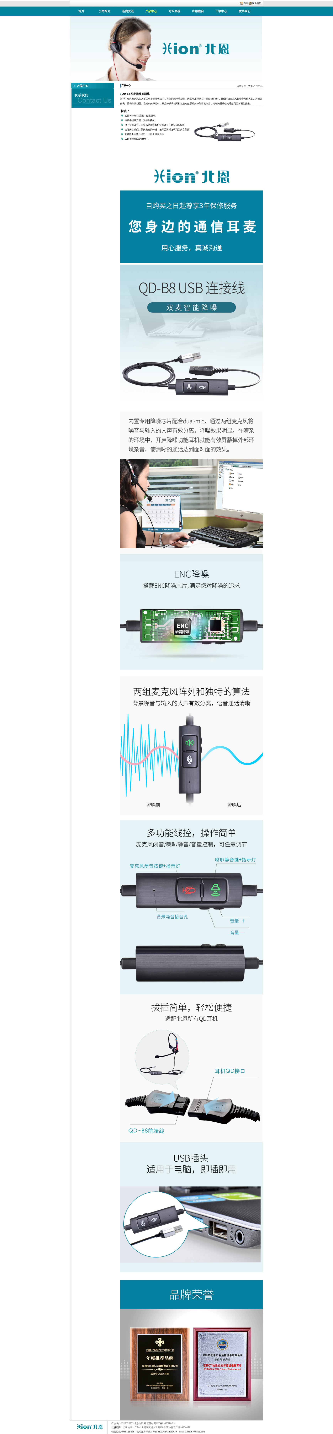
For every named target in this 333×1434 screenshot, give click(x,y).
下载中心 (221, 11)
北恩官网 (116, 1427)
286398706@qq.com (195, 1431)
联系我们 (256, 3)
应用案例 (198, 11)
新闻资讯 (128, 11)
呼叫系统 (174, 11)
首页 (246, 3)
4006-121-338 (127, 1431)
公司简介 (104, 11)
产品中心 (151, 11)
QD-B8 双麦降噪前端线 (136, 93)
